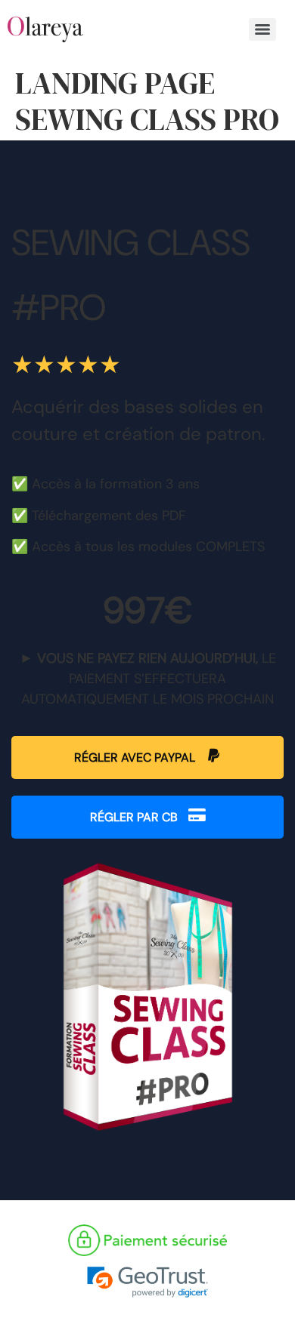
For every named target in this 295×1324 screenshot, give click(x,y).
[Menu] (262, 29)
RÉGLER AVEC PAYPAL (136, 757)
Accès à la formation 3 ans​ (116, 484)
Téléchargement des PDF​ (109, 516)
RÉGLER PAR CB (135, 817)
